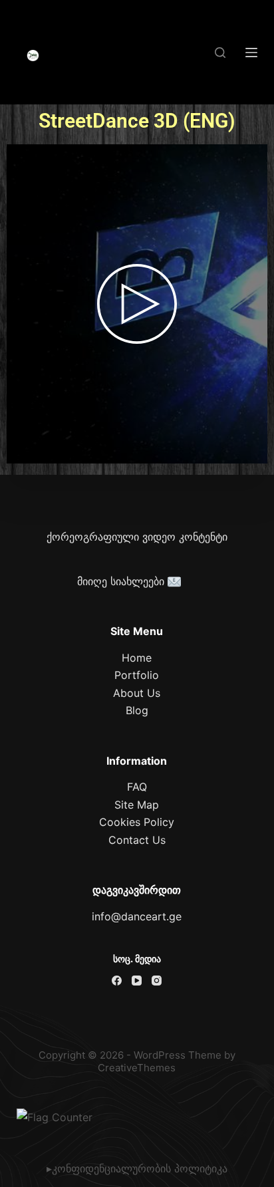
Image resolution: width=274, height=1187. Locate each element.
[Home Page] (33, 56)
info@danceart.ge (137, 916)
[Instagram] (157, 981)
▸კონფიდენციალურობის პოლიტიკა (137, 1168)
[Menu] (251, 53)
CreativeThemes (137, 1067)
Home (137, 657)
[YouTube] (137, 981)
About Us (136, 693)
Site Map (136, 804)
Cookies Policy (136, 822)
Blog (137, 710)
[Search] (220, 52)
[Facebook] (117, 981)
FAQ (137, 786)
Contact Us (137, 840)
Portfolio (136, 675)
